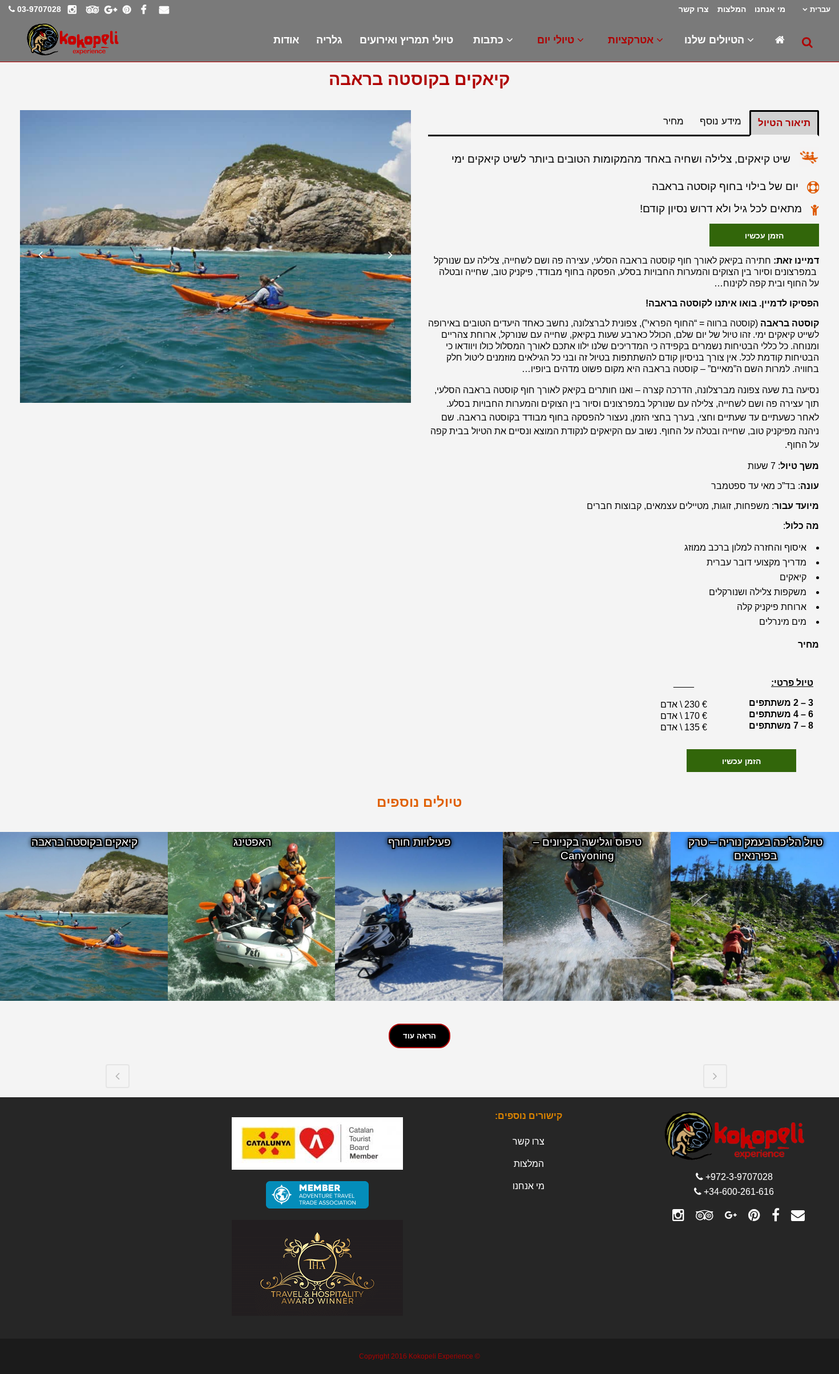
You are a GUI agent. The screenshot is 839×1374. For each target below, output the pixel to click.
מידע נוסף (720, 121)
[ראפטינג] (252, 916)
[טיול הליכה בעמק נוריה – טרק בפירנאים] (755, 916)
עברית (820, 9)
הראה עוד (419, 1036)
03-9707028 (39, 9)
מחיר (673, 121)
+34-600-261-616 (739, 1192)
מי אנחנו (770, 9)
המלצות (731, 9)
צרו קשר (694, 9)
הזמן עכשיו (764, 235)
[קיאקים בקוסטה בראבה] (84, 916)
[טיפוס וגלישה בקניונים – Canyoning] (587, 916)
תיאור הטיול (784, 123)
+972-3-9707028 (739, 1177)
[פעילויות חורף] (419, 916)
